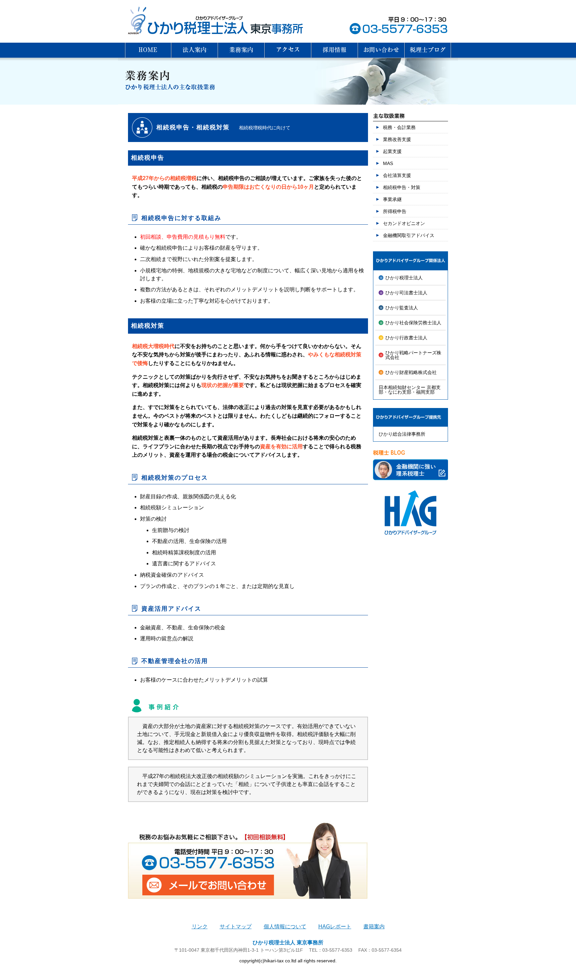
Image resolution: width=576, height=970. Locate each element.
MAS (388, 163)
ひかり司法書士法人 (406, 292)
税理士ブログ (428, 50)
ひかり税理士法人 (404, 277)
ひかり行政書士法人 (406, 337)
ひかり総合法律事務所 (402, 434)
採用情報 (334, 50)
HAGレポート (334, 926)
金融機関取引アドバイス (408, 235)
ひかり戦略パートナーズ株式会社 (413, 355)
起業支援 (392, 151)
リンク (200, 926)
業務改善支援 (397, 139)
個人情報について (285, 926)
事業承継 (392, 199)
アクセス (288, 50)
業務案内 (241, 50)
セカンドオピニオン (404, 223)
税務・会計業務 (399, 127)
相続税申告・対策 (401, 187)
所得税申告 (394, 211)
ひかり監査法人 (401, 307)
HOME (148, 50)
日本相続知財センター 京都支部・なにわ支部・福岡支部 (410, 390)
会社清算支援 (397, 175)
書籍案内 (374, 926)
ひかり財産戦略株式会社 (411, 372)
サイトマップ (236, 926)
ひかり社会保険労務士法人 (413, 322)
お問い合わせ (381, 50)
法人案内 (194, 50)
